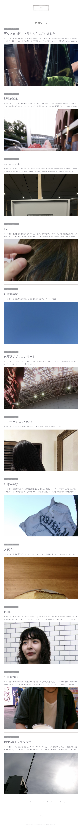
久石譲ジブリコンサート (19, 356)
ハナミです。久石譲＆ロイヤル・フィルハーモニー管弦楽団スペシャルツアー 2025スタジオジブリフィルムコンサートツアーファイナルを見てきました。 (40, 362)
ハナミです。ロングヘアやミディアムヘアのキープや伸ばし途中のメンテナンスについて (34, 426)
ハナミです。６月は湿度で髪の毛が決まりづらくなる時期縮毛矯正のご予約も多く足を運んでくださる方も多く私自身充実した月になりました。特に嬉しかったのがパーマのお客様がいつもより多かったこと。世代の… (40, 617)
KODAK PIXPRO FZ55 (17, 742)
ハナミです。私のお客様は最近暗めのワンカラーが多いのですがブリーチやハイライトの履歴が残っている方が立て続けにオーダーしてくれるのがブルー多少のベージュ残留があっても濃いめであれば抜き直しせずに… (40, 235)
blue (6, 229)
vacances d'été (12, 163)
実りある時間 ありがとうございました (30, 33)
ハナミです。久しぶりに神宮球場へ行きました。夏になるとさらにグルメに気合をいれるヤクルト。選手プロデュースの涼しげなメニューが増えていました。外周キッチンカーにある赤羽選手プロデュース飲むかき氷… (40, 104)
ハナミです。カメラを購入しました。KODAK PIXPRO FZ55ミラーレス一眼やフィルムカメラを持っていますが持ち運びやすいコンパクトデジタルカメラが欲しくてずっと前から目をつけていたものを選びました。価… (40, 748)
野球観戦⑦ (11, 294)
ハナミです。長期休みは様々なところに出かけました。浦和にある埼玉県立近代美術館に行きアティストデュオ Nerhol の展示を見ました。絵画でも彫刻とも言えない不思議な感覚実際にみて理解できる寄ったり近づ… (40, 169)
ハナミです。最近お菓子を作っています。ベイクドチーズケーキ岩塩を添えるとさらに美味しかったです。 (40, 554)
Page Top (41, 816)
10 (60, 802)
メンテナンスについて (18, 421)
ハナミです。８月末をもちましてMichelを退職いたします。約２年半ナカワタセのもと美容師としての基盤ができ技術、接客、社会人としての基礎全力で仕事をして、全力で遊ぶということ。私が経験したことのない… (40, 39)
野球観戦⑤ (11, 677)
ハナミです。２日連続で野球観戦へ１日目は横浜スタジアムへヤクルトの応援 (30, 299)
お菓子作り (11, 549)
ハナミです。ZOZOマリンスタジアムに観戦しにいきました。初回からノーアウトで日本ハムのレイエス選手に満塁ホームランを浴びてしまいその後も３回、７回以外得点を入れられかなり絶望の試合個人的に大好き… (40, 490)
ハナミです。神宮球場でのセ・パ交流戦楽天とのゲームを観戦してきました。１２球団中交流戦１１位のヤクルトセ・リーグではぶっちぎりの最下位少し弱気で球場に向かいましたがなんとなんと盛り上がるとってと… (40, 683)
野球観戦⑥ (11, 484)
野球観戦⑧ (11, 98)
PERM (8, 611)
